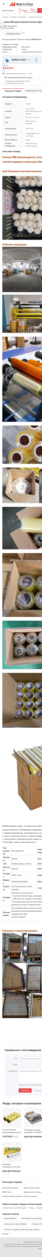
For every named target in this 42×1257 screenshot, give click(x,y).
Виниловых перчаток (10, 1188)
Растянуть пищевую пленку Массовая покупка (21, 1229)
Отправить (25, 1090)
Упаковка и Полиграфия (18, 17)
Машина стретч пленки (32, 1192)
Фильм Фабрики (10, 1218)
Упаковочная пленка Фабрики (15, 1224)
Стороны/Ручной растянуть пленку (13, 1196)
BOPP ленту (6, 1192)
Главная (5, 17)
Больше (5, 1234)
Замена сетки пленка (32, 1188)
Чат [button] (23, 33)
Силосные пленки (30, 1196)
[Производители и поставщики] (21, 4)
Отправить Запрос (13, 33)
